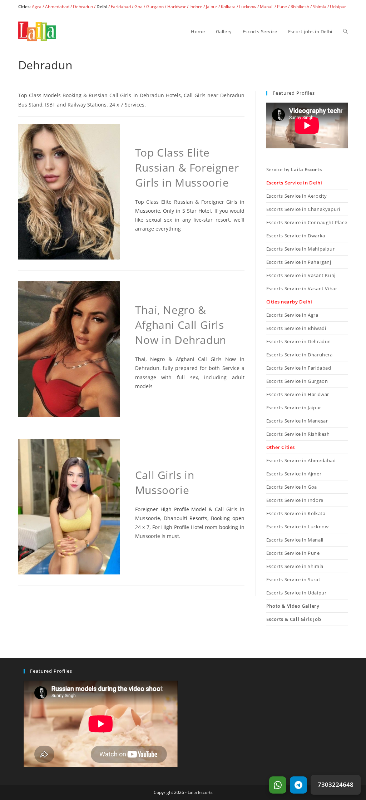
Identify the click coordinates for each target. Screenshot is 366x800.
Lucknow (247, 7)
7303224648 (335, 784)
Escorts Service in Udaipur (296, 592)
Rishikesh (300, 7)
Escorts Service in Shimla (294, 566)
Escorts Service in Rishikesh (298, 434)
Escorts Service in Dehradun (298, 341)
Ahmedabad (57, 7)
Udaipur (338, 7)
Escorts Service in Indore (294, 500)
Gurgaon (155, 7)
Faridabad (121, 7)
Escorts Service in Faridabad (298, 368)
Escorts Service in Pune (293, 553)
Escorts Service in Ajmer (293, 473)
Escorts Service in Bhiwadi (296, 328)
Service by (294, 169)
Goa (138, 7)
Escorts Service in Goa (291, 487)
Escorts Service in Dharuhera (299, 354)
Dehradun (83, 7)
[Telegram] (298, 785)
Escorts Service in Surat (293, 579)
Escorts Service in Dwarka (295, 235)
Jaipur (211, 7)
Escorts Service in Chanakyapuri (303, 209)
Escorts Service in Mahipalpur (300, 249)
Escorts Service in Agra (292, 315)
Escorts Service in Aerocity (296, 196)
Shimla (319, 7)
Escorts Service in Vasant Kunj (301, 275)
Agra (36, 7)
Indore (195, 7)
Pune (282, 7)
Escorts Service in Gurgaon (297, 381)
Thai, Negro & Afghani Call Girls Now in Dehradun (180, 324)
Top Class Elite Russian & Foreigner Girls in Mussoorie (187, 167)
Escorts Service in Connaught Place (306, 222)
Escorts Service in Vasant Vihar (301, 288)
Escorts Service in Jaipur (293, 407)
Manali (266, 7)
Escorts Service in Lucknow (297, 526)
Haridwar (176, 7)
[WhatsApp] (277, 785)
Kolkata (228, 7)
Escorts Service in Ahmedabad (301, 460)
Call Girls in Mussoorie (164, 482)
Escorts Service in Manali (294, 540)
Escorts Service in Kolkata (296, 513)
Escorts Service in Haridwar (297, 394)
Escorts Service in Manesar (297, 421)
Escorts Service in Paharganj (298, 262)
